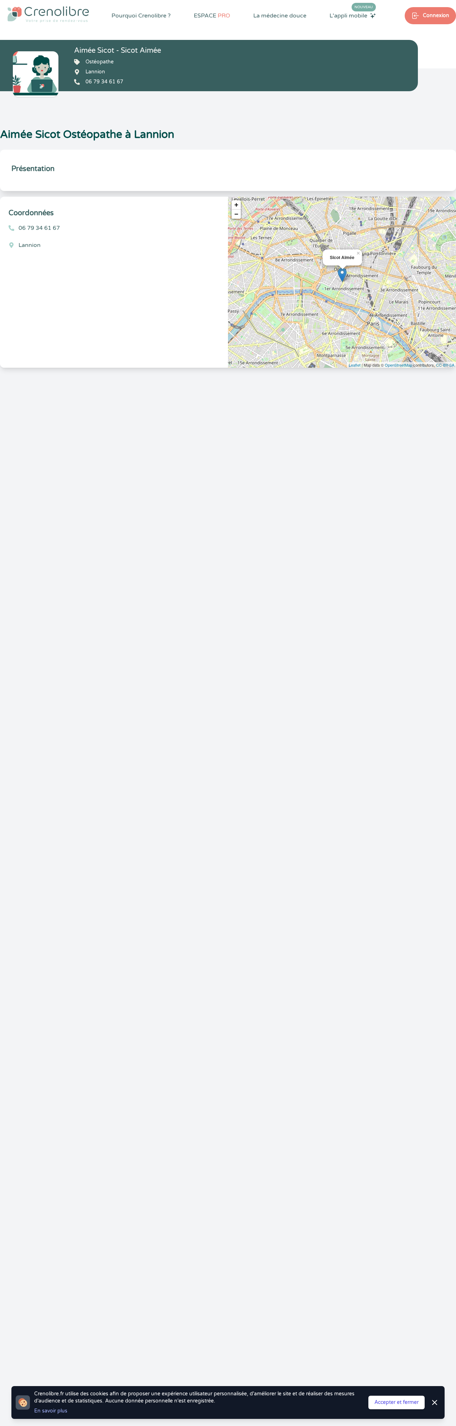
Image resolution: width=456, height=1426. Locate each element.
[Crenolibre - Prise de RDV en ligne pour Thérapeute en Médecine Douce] (48, 14)
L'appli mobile (351, 15)
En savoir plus (50, 1411)
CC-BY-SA (445, 365)
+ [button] (236, 204)
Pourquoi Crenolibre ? (141, 15)
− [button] (236, 214)
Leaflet (355, 365)
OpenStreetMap (398, 365)
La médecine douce (279, 15)
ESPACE (212, 15)
